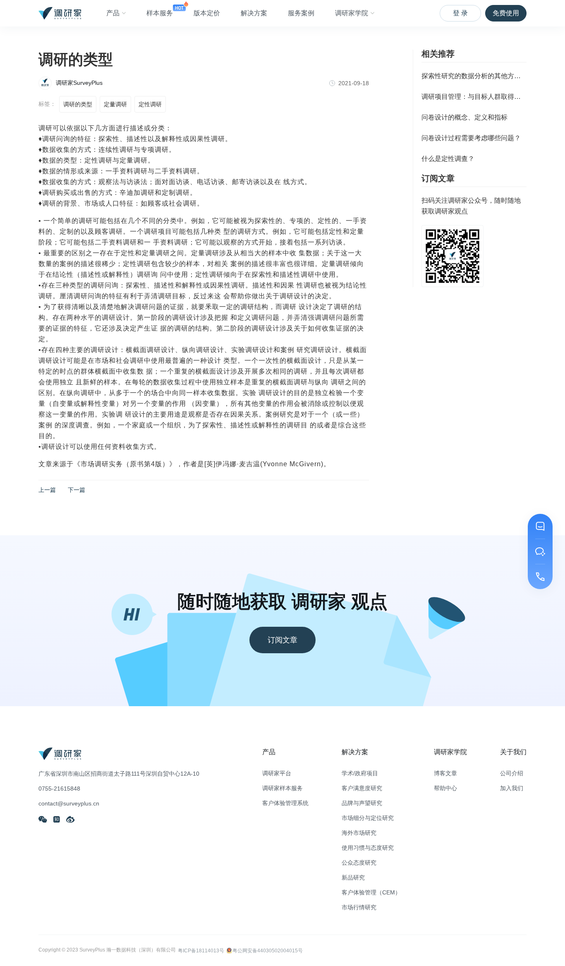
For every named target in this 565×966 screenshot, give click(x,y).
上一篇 (47, 490)
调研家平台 (276, 773)
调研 (45, 128)
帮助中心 (445, 788)
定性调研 (150, 104)
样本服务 (159, 13)
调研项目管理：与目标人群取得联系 (474, 96)
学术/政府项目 (360, 773)
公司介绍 (511, 773)
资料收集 (126, 446)
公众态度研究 (359, 862)
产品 (113, 13)
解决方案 (254, 13)
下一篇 (76, 490)
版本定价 (207, 13)
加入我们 (511, 788)
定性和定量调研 (145, 252)
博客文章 (445, 773)
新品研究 (353, 877)
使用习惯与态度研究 (368, 847)
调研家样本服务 (282, 788)
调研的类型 (77, 104)
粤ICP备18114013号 (201, 951)
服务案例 (301, 13)
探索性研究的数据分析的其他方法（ (474, 75)
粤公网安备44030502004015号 (267, 951)
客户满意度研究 (362, 788)
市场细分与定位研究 (368, 818)
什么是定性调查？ (447, 158)
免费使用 (506, 13)
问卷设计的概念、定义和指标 (464, 117)
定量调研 (115, 104)
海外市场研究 (359, 832)
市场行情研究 (359, 907)
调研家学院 (351, 13)
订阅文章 (282, 640)
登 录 (460, 13)
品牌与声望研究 (362, 803)
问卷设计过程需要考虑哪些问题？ (471, 137)
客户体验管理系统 (285, 803)
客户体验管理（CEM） (371, 892)
